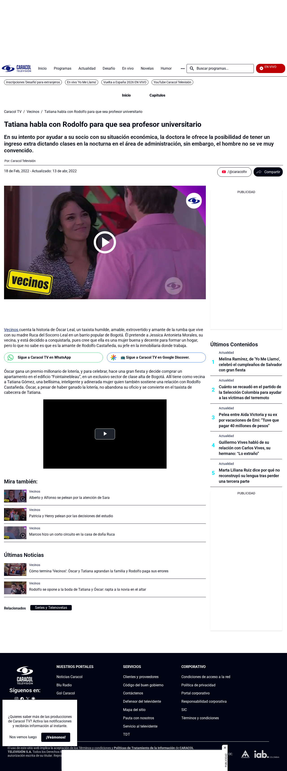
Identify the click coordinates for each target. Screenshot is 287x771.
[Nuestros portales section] (94, 667)
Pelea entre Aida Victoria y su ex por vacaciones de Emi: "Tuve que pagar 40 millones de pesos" (249, 420)
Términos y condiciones (200, 718)
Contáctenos (133, 693)
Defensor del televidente (142, 701)
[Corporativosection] (229, 667)
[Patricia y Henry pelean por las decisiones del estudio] (15, 514)
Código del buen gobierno (143, 685)
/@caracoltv (237, 172)
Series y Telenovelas (51, 607)
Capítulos (157, 95)
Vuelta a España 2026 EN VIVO (124, 82)
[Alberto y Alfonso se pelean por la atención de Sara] (15, 496)
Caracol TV (13, 112)
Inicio (126, 95)
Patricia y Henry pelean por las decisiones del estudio (71, 516)
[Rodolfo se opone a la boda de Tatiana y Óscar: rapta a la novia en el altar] (15, 587)
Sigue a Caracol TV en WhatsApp (44, 357)
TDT (126, 734)
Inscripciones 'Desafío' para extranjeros (33, 82)
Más (183, 68)
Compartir (272, 172)
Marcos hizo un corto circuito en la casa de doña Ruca (72, 534)
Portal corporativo (195, 693)
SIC (184, 710)
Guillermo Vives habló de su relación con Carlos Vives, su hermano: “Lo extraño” (244, 448)
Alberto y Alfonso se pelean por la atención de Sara (69, 497)
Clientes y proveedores (141, 677)
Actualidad (226, 352)
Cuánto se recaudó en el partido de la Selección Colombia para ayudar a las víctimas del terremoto (250, 392)
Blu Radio (64, 685)
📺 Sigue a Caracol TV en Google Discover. (155, 357)
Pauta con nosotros (138, 718)
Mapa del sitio (134, 710)
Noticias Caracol (70, 677)
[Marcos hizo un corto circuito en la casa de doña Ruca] (15, 532)
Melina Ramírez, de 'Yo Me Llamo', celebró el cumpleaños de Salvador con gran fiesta (250, 365)
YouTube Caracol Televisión (172, 82)
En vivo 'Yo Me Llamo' (81, 82)
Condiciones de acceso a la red (205, 677)
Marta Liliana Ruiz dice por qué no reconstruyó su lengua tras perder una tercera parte (249, 476)
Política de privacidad (198, 685)
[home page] (16, 68)
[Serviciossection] (162, 667)
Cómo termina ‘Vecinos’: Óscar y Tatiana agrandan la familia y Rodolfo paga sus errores (98, 571)
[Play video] (105, 242)
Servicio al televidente (140, 726)
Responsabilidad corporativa (204, 701)
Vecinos (33, 112)
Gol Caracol (66, 693)
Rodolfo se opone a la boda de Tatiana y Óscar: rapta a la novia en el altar (87, 589)
